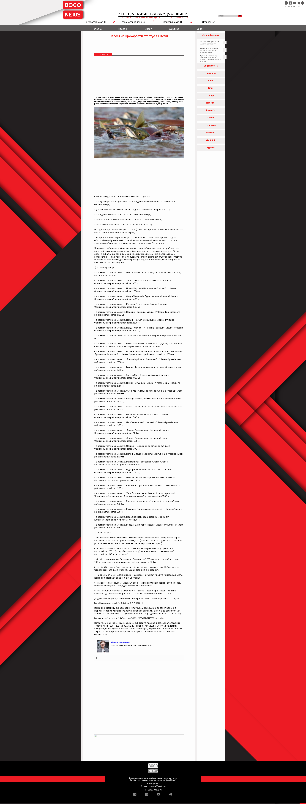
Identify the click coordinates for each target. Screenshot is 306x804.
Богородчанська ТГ (96, 22)
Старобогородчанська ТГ (134, 22)
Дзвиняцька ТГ (210, 22)
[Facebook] (97, 658)
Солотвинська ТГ (173, 22)
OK (240, 16)
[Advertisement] (139, 77)
